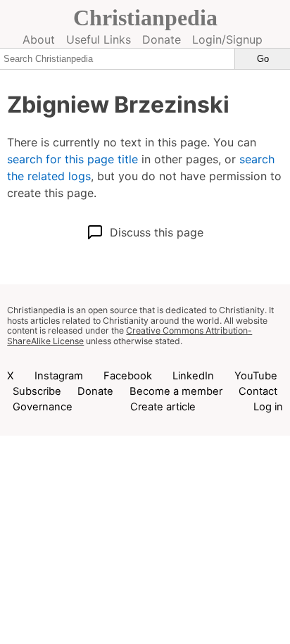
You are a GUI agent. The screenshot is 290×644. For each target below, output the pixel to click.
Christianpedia (145, 17)
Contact (258, 391)
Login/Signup (227, 39)
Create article (163, 406)
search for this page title (72, 159)
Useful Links (98, 39)
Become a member (176, 391)
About (39, 39)
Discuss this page (156, 232)
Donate (161, 39)
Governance (42, 406)
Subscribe (37, 391)
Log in (268, 406)
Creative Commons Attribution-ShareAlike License (129, 335)
